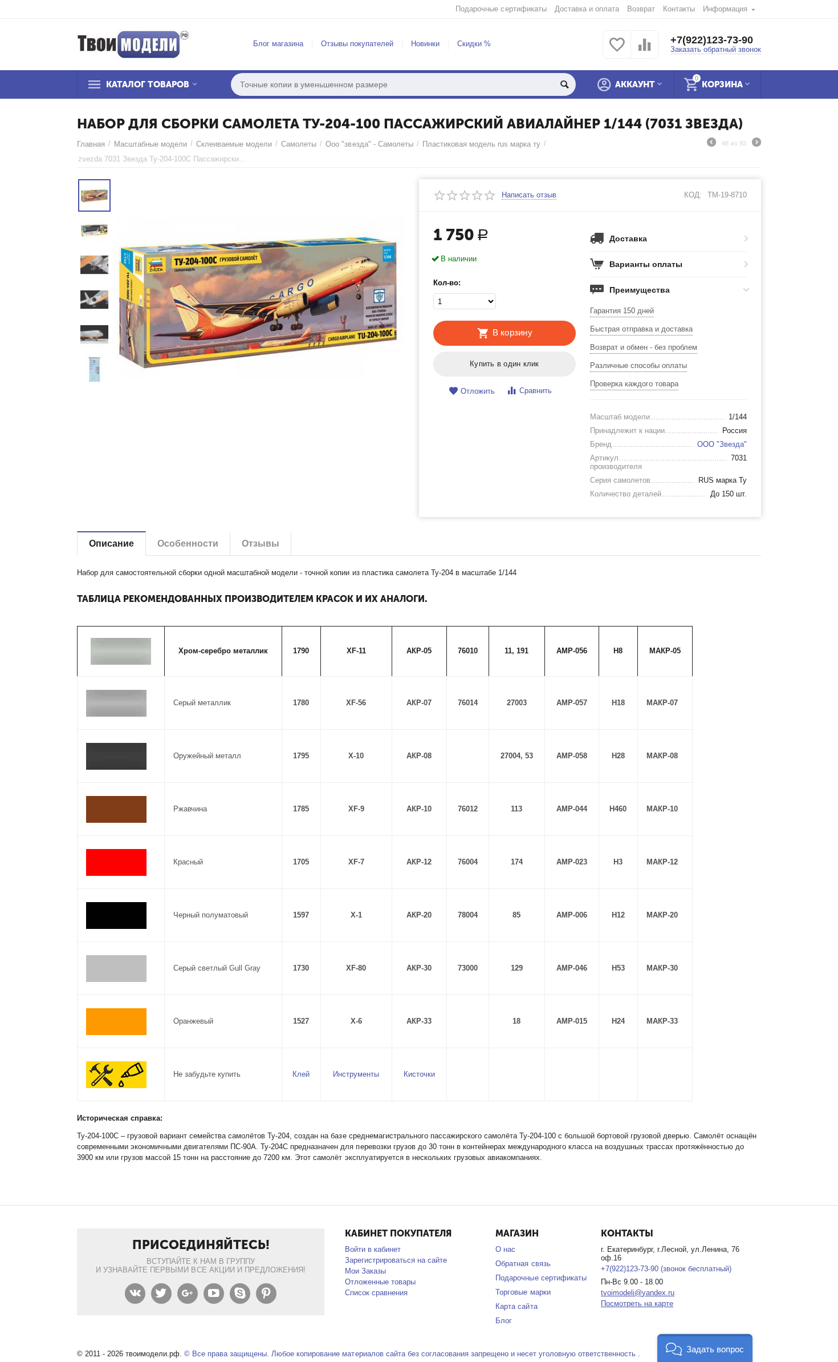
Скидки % (474, 43)
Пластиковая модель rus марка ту (481, 144)
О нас (505, 1249)
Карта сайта (516, 1306)
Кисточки (419, 1074)
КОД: (693, 195)
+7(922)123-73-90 (711, 40)
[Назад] (711, 144)
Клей (301, 1074)
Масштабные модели (150, 144)
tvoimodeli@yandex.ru (637, 1292)
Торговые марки (522, 1292)
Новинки (425, 43)
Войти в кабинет (373, 1249)
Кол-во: (447, 282)
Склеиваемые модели (234, 144)
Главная (91, 144)
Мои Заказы (365, 1271)
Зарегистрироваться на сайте (396, 1260)
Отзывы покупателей (357, 43)
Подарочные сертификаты (500, 9)
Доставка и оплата (587, 9)
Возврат (641, 9)
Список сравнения (376, 1292)
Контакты (679, 9)
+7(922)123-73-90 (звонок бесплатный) (666, 1268)
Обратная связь (522, 1263)
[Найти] (564, 84)
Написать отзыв (529, 195)
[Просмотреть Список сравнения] (645, 51)
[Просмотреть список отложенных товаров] (617, 51)
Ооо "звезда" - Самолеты (369, 144)
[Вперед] (756, 144)
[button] (704, 1348)
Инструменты (356, 1074)
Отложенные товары (380, 1282)
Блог (503, 1320)
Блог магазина (278, 43)
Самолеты (298, 144)
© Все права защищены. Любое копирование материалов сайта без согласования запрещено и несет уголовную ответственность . (412, 1353)
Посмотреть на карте (637, 1303)
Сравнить (535, 390)
